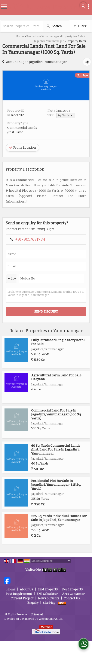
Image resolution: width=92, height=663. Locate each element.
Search (56, 26)
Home (20, 36)
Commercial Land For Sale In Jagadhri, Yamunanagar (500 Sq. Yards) (56, 414)
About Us (26, 589)
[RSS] (62, 603)
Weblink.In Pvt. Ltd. (51, 618)
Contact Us (72, 598)
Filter (81, 26)
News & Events (48, 598)
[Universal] (44, 8)
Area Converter (73, 594)
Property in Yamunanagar (42, 36)
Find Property (48, 589)
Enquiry (33, 603)
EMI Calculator (47, 594)
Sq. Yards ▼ (65, 115)
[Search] (83, 6)
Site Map (49, 603)
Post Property (72, 589)
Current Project (22, 598)
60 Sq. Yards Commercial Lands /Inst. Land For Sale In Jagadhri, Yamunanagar (55, 449)
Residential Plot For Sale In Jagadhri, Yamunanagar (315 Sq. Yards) (56, 485)
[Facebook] (7, 580)
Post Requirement (19, 594)
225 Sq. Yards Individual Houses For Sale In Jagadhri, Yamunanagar (59, 518)
